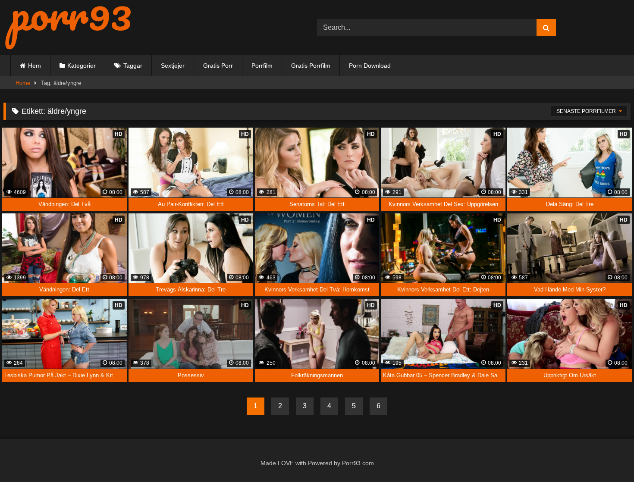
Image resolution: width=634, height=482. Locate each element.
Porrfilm (262, 65)
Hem (34, 65)
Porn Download (370, 65)
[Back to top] (608, 457)
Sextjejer (173, 65)
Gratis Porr (218, 65)
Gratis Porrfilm (310, 65)
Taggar (132, 65)
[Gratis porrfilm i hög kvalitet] (68, 27)
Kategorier (81, 65)
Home (23, 83)
